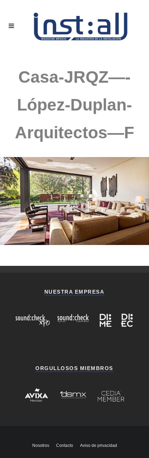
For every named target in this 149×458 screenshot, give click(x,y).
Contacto (64, 445)
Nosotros (40, 445)
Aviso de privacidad (98, 445)
